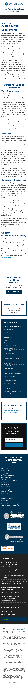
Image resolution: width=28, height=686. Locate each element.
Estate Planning (8, 368)
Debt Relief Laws (8, 365)
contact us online (6, 257)
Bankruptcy (7, 332)
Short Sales (7, 388)
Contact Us (7, 619)
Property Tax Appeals (10, 380)
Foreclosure (7, 371)
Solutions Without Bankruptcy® (13, 391)
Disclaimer (12, 629)
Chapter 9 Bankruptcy (10, 345)
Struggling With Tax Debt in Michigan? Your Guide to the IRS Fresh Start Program (12, 564)
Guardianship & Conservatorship (13, 373)
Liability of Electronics (7, 491)
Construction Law (9, 353)
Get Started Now (14, 292)
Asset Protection (8, 329)
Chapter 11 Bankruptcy (10, 348)
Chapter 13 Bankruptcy (10, 350)
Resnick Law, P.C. (14, 4)
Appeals (6, 340)
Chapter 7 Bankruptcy (10, 343)
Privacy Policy (20, 629)
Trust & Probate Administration (12, 394)
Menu (4, 17)
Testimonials (7, 337)
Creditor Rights (8, 363)
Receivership (7, 386)
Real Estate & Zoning (9, 383)
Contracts (6, 356)
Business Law (8, 335)
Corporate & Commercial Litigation (10, 481)
